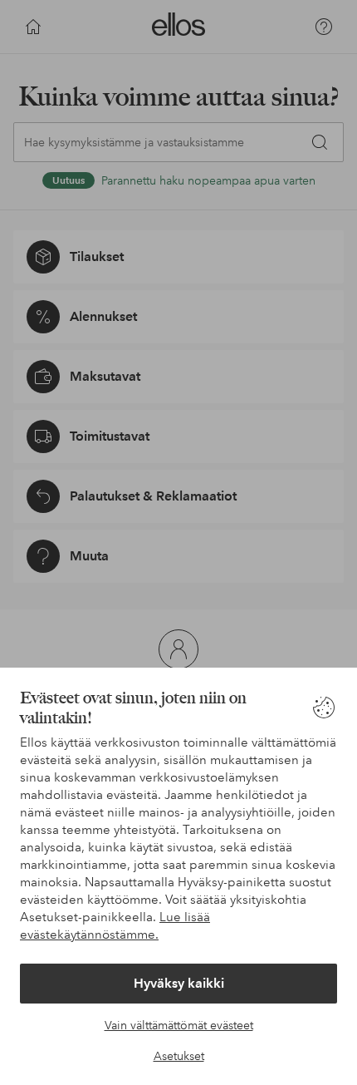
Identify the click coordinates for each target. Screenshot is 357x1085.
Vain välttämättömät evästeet (179, 1025)
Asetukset (179, 1055)
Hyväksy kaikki (179, 983)
